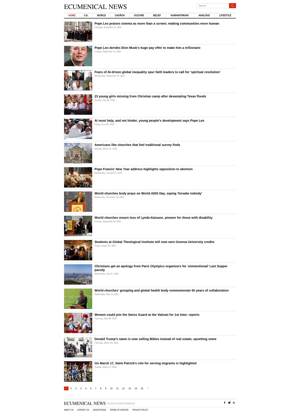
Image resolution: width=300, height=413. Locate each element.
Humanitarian (180, 15)
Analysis (204, 15)
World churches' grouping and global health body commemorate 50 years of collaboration (162, 290)
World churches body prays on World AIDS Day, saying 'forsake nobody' (148, 193)
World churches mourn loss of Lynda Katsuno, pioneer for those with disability (153, 217)
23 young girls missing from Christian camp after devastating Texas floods (150, 96)
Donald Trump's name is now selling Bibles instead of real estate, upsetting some (155, 339)
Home (71, 15)
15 (142, 388)
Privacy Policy (140, 410)
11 (117, 388)
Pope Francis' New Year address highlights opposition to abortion (144, 169)
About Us (68, 410)
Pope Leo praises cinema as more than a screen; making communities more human (157, 23)
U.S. (86, 15)
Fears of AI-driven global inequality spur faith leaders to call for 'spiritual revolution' (157, 72)
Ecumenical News (95, 6)
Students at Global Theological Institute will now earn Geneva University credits (154, 242)
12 (123, 388)
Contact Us (83, 410)
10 (111, 388)
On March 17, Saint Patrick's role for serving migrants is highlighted (145, 363)
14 (136, 388)
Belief (157, 15)
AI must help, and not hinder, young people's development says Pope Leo (149, 120)
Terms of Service (119, 410)
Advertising (99, 410)
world (101, 15)
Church (120, 15)
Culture (139, 15)
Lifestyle (225, 15)
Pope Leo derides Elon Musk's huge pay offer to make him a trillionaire (147, 47)
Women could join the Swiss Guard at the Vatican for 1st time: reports (147, 314)
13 (129, 388)
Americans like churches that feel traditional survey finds (137, 145)
